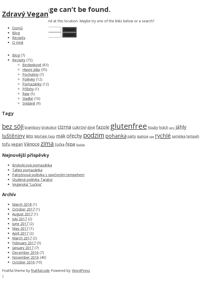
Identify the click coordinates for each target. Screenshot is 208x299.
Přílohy (28, 88)
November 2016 (25, 257)
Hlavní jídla (31, 69)
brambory (33, 127)
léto (29, 136)
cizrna (64, 126)
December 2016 (25, 252)
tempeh (192, 136)
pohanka (116, 135)
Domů (17, 28)
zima (47, 143)
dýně (91, 127)
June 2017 (20, 223)
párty (132, 136)
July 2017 (19, 218)
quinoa (142, 136)
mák (60, 136)
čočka (59, 144)
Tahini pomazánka (27, 169)
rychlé (163, 135)
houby (153, 127)
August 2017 (22, 214)
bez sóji (13, 126)
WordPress (81, 270)
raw (151, 136)
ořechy (74, 135)
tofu (6, 144)
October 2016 (23, 262)
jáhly (181, 126)
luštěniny (13, 135)
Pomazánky (32, 84)
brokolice (49, 127)
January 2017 (22, 247)
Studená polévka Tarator (32, 179)
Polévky (28, 79)
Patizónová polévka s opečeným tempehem (48, 174)
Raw (25, 93)
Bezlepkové (31, 64)
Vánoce (32, 144)
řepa (70, 144)
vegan (17, 144)
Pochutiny (30, 74)
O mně (17, 42)
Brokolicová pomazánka (32, 165)
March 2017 (22, 238)
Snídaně (28, 103)
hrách (163, 127)
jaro (172, 127)
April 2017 (20, 233)
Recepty (18, 37)
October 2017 (23, 209)
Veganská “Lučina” (27, 184)
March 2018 (22, 204)
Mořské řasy (44, 136)
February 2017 (24, 242)
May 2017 (20, 228)
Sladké (27, 98)
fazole (102, 127)
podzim (93, 135)
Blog (16, 32)
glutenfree (128, 126)
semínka (178, 136)
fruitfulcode (40, 270)
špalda (80, 144)
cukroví (79, 127)
